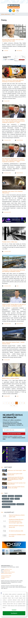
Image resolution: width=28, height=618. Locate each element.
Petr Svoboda (19, 50)
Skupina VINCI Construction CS (9, 504)
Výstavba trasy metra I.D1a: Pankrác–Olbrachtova (12, 192)
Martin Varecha (18, 496)
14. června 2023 (7, 359)
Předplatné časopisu (5, 577)
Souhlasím (14, 613)
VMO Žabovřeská (6, 507)
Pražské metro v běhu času (9, 242)
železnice (17, 498)
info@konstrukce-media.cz (9, 572)
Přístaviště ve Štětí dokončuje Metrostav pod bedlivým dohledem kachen (13, 270)
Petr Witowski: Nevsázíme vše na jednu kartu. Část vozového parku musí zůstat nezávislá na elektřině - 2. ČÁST (13, 121)
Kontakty (3, 578)
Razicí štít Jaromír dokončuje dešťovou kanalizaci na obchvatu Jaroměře (13, 80)
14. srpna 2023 (6, 101)
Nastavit (14, 610)
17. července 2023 (7, 251)
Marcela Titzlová (19, 140)
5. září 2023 (6, 50)
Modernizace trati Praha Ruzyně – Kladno (16, 470)
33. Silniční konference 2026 (16, 531)
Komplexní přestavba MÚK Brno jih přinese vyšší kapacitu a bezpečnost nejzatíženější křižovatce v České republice (15, 479)
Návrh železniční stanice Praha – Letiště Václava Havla (13, 342)
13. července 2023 (7, 285)
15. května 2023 (7, 396)
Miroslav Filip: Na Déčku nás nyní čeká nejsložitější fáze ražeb (13, 40)
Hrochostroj (10, 496)
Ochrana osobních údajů (6, 575)
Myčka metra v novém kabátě (10, 378)
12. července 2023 (7, 323)
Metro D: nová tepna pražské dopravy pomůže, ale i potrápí (15, 487)
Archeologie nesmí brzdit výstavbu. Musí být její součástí (16, 483)
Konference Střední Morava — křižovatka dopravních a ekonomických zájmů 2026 (16, 521)
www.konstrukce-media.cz (6, 573)
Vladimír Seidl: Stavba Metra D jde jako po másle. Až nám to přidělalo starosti (14, 305)
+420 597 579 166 (6, 570)
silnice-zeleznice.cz (5, 14)
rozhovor (4, 496)
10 (14, 405)
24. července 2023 (7, 172)
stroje (12, 498)
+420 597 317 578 (8, 569)
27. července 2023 (7, 140)
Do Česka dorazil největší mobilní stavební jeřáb (14, 474)
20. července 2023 (7, 212)
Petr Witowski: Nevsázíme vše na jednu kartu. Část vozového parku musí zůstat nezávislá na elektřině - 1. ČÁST (13, 160)
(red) (17, 285)
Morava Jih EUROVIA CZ (7, 501)
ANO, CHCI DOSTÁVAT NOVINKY (14, 433)
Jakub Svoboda (6, 498)
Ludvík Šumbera (20, 504)
